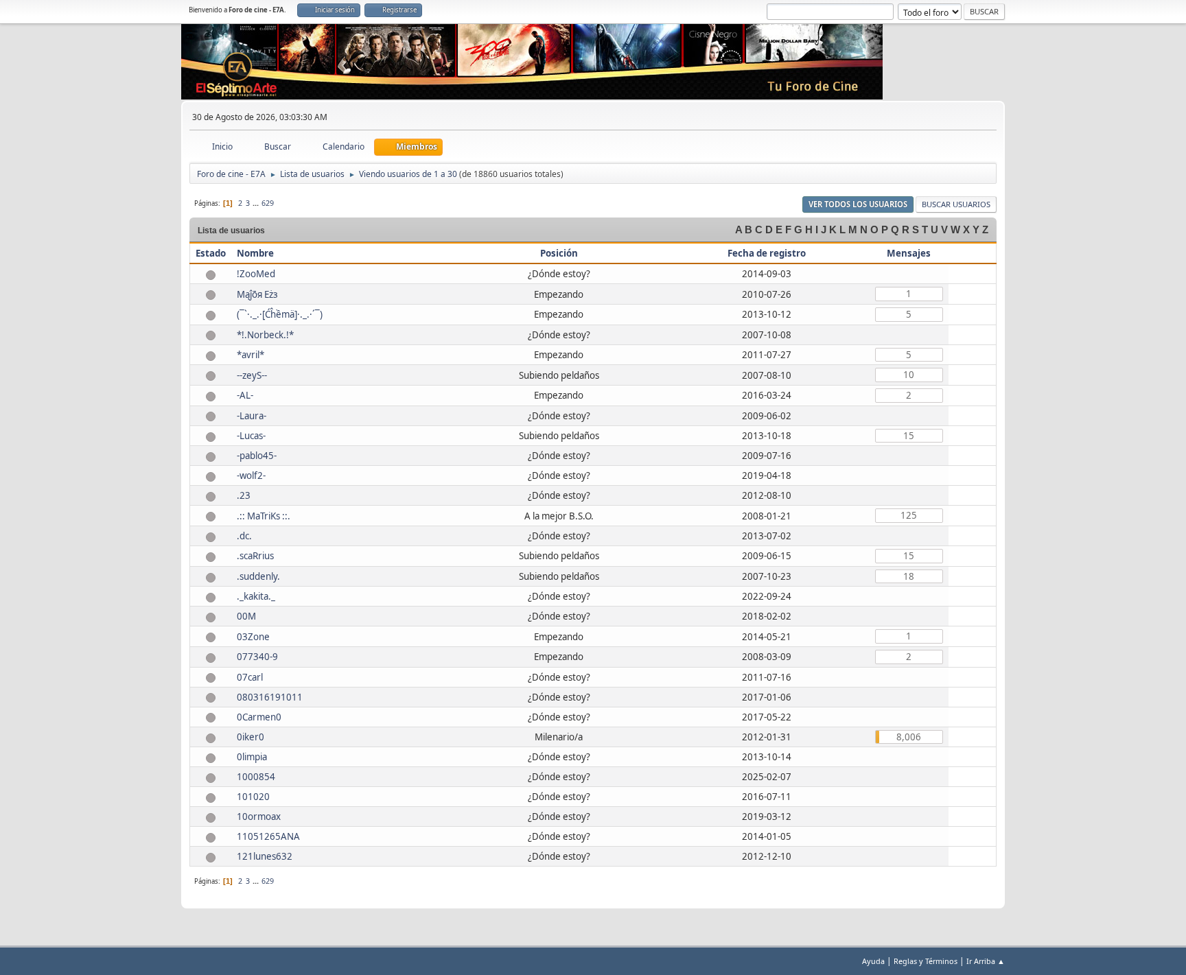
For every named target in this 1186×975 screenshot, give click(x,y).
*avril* (250, 355)
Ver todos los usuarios (858, 204)
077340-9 (257, 656)
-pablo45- (257, 455)
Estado (211, 253)
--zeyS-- (252, 375)
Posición (559, 253)
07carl (250, 677)
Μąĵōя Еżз (257, 294)
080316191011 (270, 697)
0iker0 (250, 737)
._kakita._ (256, 596)
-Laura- (251, 416)
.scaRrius (255, 556)
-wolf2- (251, 475)
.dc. (244, 536)
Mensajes (909, 253)
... (257, 203)
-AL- (245, 395)
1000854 (256, 777)
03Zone (253, 637)
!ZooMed (256, 274)
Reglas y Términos (925, 961)
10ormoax (259, 816)
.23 (244, 495)
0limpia (252, 757)
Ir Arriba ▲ (985, 961)
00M (246, 616)
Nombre (255, 253)
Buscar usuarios (956, 204)
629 (267, 203)
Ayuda (873, 961)
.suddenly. (258, 576)
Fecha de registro (767, 253)
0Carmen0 (259, 717)
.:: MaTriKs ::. (263, 516)
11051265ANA (268, 836)
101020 (253, 796)
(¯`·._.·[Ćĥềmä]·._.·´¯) (280, 314)
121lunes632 (264, 856)
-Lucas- (251, 436)
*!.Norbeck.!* (265, 335)
